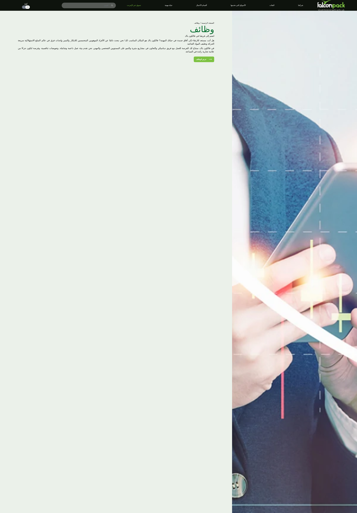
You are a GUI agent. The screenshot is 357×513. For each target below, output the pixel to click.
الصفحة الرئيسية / (207, 23)
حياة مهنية (168, 5)
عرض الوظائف (201, 59)
